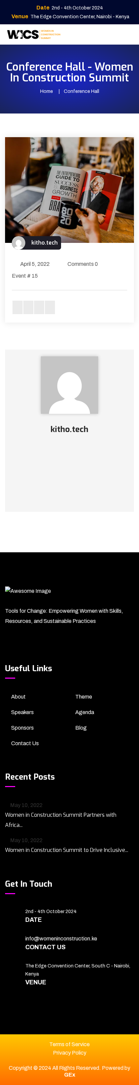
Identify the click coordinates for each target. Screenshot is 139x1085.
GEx (69, 1075)
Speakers (22, 712)
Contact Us (25, 743)
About (18, 697)
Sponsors (22, 728)
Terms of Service (69, 1044)
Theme (83, 697)
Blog (81, 728)
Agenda (84, 712)
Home (46, 91)
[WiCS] (34, 34)
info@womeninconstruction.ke (61, 938)
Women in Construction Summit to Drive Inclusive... (66, 850)
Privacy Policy (69, 1053)
